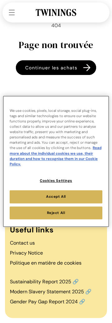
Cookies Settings (56, 180)
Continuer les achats (51, 68)
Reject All (56, 213)
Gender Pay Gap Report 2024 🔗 (47, 301)
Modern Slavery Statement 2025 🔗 (50, 291)
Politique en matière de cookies (46, 263)
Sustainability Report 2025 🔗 (44, 281)
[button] (12, 12)
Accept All (56, 196)
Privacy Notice (26, 253)
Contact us (22, 243)
